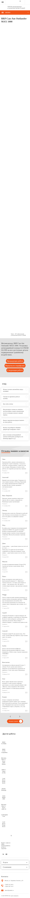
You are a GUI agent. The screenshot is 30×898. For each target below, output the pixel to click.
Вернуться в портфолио (15, 366)
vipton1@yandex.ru (9, 890)
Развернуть (4, 470)
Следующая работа (15, 370)
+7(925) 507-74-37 (9, 886)
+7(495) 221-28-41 (9, 884)
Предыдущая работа (15, 361)
